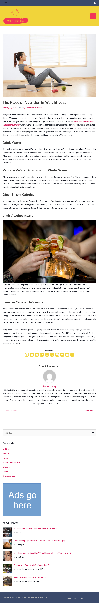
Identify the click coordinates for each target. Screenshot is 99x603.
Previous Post (10, 410)
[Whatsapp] (52, 355)
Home (5, 458)
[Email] (67, 355)
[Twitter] (32, 355)
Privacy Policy (78, 598)
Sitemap (69, 598)
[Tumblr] (62, 355)
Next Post (90, 410)
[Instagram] (57, 355)
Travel (5, 471)
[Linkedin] (42, 355)
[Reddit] (37, 355)
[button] (95, 3)
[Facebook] (27, 355)
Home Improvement (11, 462)
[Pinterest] (47, 355)
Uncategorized (9, 476)
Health (21, 107)
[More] (72, 355)
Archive (6, 449)
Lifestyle (6, 467)
